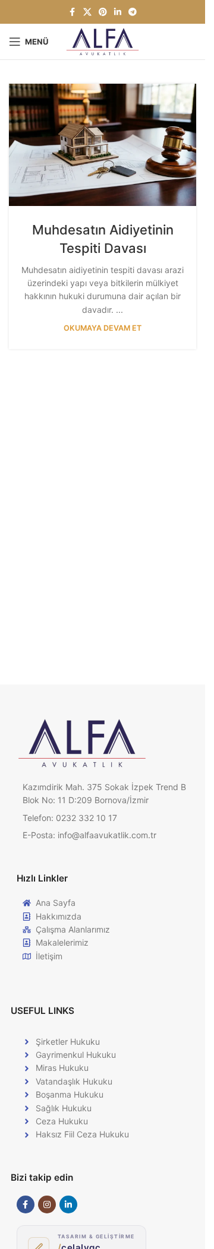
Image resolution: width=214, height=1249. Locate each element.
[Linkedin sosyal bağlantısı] (118, 12)
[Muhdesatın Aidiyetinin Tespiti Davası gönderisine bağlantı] (102, 145)
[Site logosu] (102, 41)
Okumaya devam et (102, 328)
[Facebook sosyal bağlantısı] (72, 12)
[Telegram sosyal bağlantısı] (132, 12)
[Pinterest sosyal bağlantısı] (103, 12)
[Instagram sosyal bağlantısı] (47, 1204)
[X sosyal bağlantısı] (87, 12)
